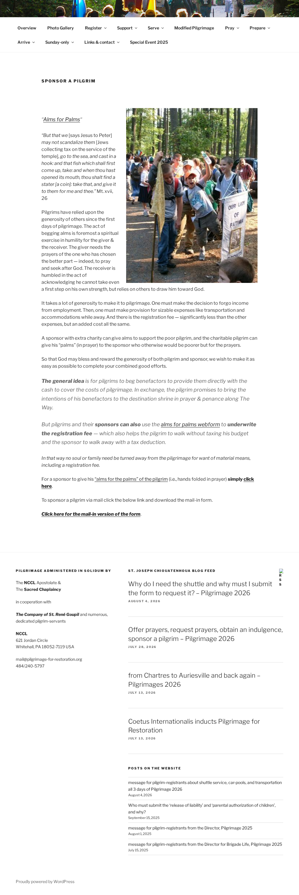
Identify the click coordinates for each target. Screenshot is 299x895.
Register (93, 27)
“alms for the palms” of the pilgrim (131, 479)
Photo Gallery (60, 27)
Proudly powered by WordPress (45, 881)
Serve (153, 27)
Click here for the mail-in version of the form (90, 514)
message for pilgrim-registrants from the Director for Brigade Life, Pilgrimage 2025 (205, 844)
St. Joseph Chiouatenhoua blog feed (171, 571)
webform (190, 424)
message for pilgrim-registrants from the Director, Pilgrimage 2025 (190, 827)
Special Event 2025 (149, 42)
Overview (27, 27)
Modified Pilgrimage (194, 27)
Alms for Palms (61, 119)
